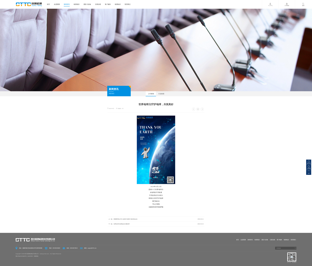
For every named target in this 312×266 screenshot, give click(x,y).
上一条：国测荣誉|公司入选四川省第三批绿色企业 (156, 219)
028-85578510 (74, 248)
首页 (48, 4)
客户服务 (108, 4)
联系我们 (128, 4)
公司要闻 (151, 94)
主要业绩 (98, 4)
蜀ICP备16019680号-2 (21, 256)
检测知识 (118, 4)
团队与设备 (87, 4)
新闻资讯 (67, 4)
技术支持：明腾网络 (33, 256)
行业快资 (161, 94)
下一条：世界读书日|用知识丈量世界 (156, 224)
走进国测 (57, 4)
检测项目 (77, 4)
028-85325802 (56, 248)
